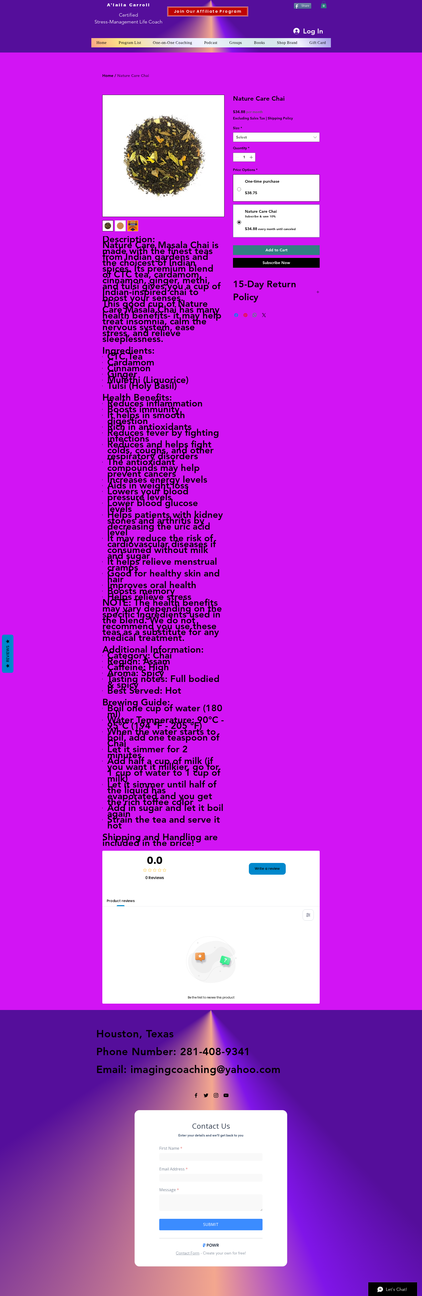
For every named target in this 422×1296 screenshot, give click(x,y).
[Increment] (252, 157)
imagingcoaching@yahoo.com (205, 1069)
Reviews (8, 654)
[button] (324, 4)
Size (237, 128)
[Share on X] (264, 315)
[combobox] (276, 137)
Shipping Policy (280, 118)
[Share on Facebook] (236, 315)
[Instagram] (216, 1095)
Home (107, 75)
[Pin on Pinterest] (245, 315)
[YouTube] (226, 1095)
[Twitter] (206, 1095)
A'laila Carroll (128, 5)
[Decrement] (237, 157)
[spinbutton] (244, 157)
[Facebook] (196, 1095)
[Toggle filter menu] (308, 915)
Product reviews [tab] (121, 900)
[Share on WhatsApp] (255, 315)
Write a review (267, 868)
